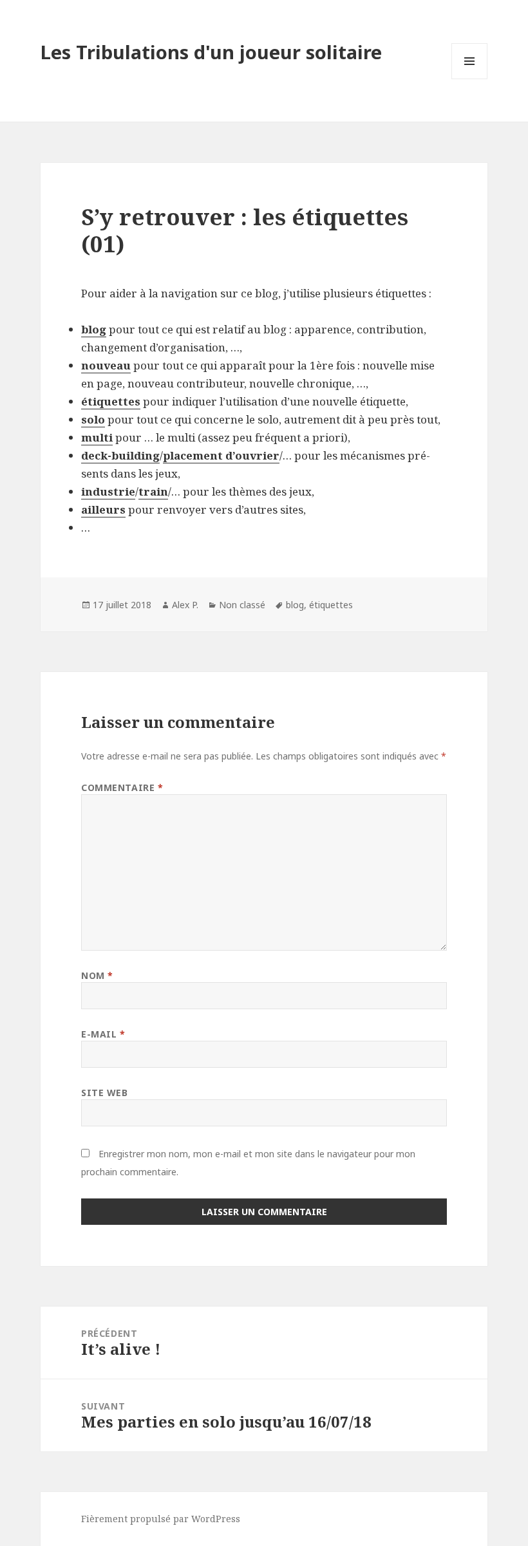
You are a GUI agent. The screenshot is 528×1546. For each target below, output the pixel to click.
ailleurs (103, 509)
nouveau (106, 365)
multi (97, 437)
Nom (97, 975)
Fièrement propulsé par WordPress (160, 1519)
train (153, 491)
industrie (108, 491)
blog (93, 329)
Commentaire (122, 787)
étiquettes (110, 401)
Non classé (242, 605)
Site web (104, 1092)
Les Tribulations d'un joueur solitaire (211, 51)
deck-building (120, 455)
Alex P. (185, 605)
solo (93, 419)
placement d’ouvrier (221, 455)
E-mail (103, 1034)
